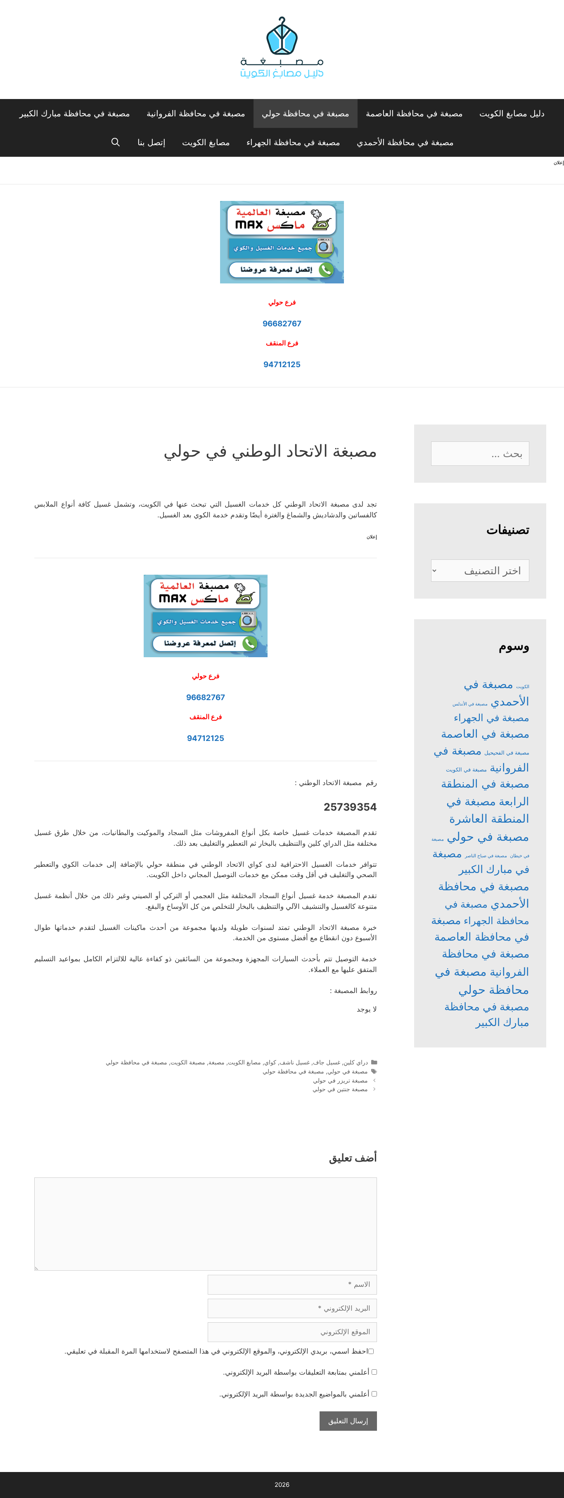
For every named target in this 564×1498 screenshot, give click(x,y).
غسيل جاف (326, 1062)
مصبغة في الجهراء (491, 718)
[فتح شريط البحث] (115, 142)
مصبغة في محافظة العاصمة (414, 113)
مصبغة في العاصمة (485, 734)
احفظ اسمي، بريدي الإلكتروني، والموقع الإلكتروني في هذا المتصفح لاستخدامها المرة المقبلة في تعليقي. (216, 1351)
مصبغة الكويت (188, 1062)
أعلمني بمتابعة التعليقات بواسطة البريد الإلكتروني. (296, 1372)
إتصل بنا (151, 142)
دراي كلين (356, 1062)
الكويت (522, 686)
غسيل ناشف (295, 1062)
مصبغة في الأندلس (470, 704)
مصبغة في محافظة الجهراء (293, 142)
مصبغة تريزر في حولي (340, 1080)
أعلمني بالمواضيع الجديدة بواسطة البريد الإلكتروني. (294, 1394)
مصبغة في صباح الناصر (486, 856)
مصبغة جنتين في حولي (340, 1088)
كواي (270, 1062)
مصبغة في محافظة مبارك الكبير (74, 113)
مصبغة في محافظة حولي (305, 113)
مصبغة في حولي (347, 1071)
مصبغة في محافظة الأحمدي (405, 142)
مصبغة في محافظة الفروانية (196, 113)
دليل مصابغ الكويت (512, 113)
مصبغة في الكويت (466, 770)
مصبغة (217, 1062)
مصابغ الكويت (206, 142)
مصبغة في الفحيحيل (506, 753)
